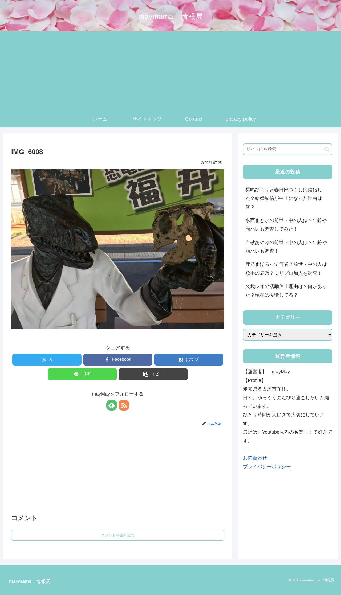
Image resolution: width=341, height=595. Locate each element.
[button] (153, 374)
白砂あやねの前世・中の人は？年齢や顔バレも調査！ (286, 247)
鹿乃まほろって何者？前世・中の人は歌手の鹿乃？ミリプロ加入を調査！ (286, 269)
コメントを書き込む (118, 535)
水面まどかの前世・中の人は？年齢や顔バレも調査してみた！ (286, 225)
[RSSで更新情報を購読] (124, 405)
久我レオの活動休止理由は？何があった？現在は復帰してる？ (286, 291)
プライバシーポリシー (267, 466)
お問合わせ (255, 458)
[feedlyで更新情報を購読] (111, 405)
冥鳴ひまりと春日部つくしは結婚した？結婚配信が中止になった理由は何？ (283, 198)
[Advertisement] (170, 71)
